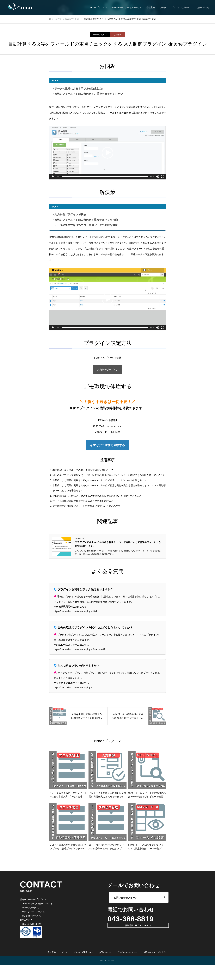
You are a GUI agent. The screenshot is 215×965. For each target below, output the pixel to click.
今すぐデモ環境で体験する (107, 445)
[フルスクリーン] (162, 176)
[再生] (52, 176)
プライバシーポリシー (127, 952)
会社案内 (151, 7)
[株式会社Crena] (20, 7)
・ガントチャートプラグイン (33, 912)
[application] (107, 152)
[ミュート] (157, 176)
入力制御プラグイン (107, 369)
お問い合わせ (203, 7)
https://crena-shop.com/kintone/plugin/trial (75, 611)
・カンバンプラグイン (30, 907)
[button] (107, 153)
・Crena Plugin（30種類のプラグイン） (38, 903)
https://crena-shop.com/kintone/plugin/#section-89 (79, 649)
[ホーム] (50, 19)
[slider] (105, 176)
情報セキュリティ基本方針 (155, 952)
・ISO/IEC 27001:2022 (30, 924)
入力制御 (117, 35)
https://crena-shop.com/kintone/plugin (73, 687)
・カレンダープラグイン (31, 916)
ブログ (163, 7)
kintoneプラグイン (100, 35)
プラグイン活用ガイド (181, 7)
